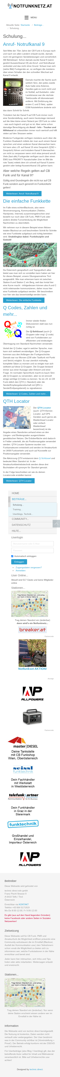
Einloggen (19, 562)
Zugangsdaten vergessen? (29, 567)
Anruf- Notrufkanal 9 (24, 44)
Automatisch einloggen (25, 556)
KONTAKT (24, 904)
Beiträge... (39, 25)
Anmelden (21, 570)
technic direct (36, 1069)
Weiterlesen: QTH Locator (19, 481)
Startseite (25, 25)
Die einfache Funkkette (27, 201)
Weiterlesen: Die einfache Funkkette (23, 300)
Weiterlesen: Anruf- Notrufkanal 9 (22, 193)
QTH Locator (16, 401)
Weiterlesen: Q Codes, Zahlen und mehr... (26, 394)
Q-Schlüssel (45, 458)
